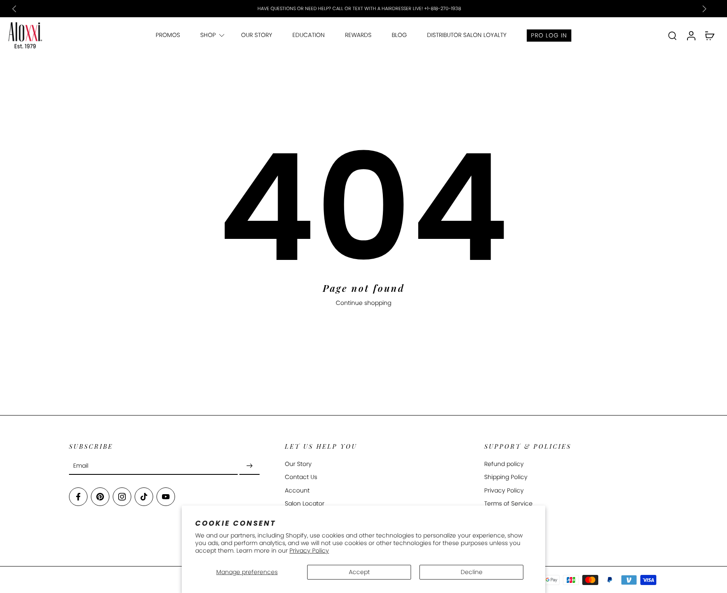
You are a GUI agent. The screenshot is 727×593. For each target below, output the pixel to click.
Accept (359, 572)
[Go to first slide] (704, 8)
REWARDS (358, 35)
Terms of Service (508, 504)
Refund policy (504, 464)
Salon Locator (304, 504)
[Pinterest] (100, 496)
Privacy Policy (309, 550)
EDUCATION (308, 35)
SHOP (208, 35)
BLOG (399, 35)
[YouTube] (166, 496)
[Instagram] (122, 496)
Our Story (298, 464)
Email (80, 466)
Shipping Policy (506, 477)
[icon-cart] (709, 35)
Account (297, 490)
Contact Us (301, 477)
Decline (472, 572)
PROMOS (168, 35)
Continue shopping (363, 303)
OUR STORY (256, 35)
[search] (672, 35)
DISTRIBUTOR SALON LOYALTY (467, 35)
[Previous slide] (14, 8)
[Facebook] (78, 496)
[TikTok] (144, 496)
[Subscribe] (249, 466)
